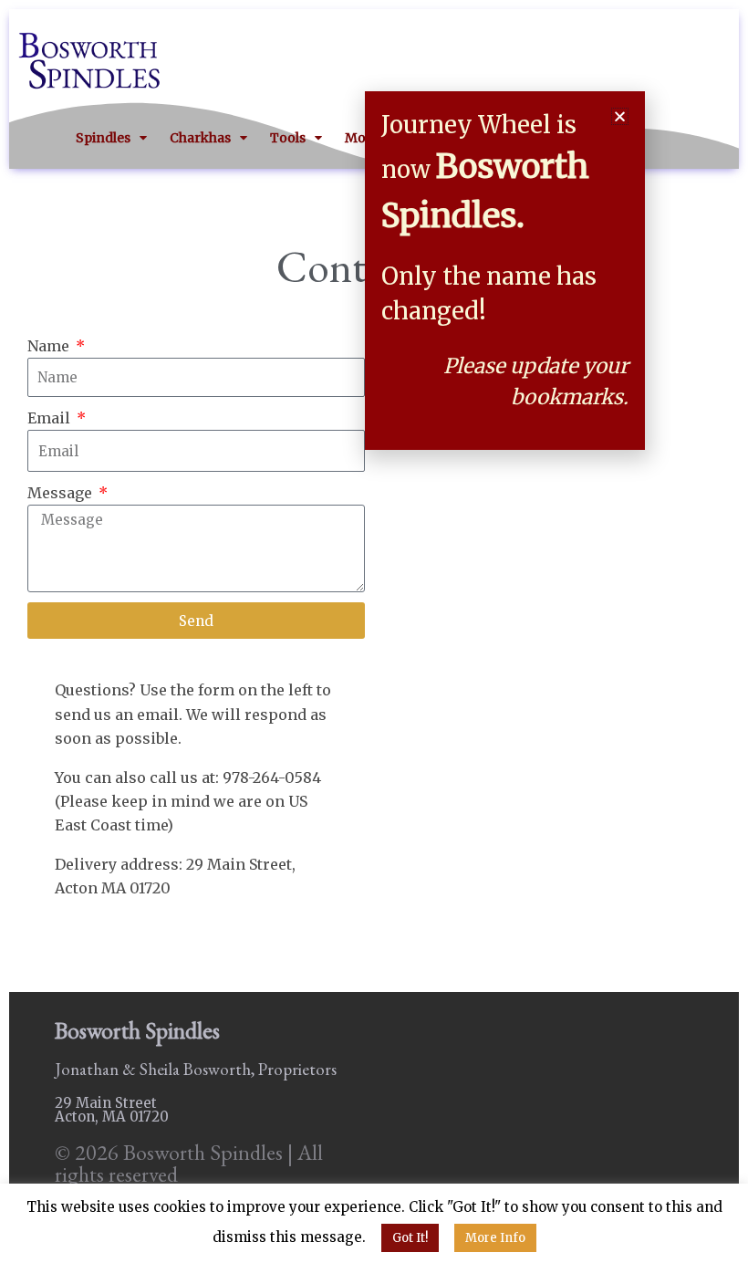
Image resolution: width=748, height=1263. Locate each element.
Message (61, 493)
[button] (620, 116)
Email (50, 418)
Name (50, 346)
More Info (495, 1238)
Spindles (103, 138)
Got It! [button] (410, 1238)
